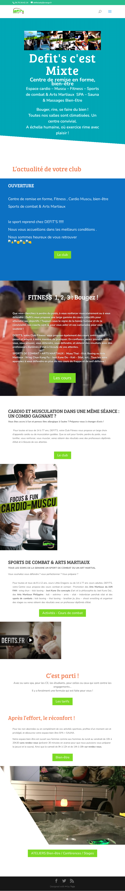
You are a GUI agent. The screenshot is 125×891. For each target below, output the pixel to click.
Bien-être (62, 757)
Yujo (72, 886)
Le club (62, 255)
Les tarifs (62, 701)
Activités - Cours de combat (62, 613)
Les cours (62, 378)
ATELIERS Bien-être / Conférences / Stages (62, 853)
